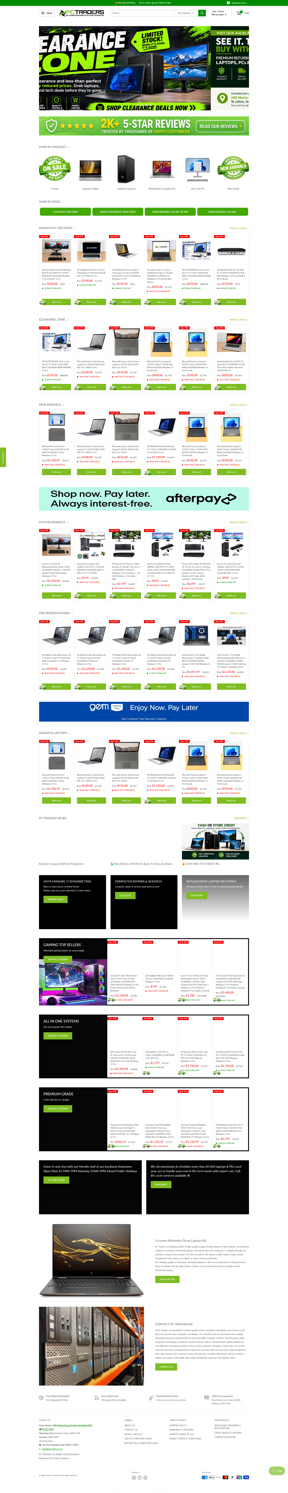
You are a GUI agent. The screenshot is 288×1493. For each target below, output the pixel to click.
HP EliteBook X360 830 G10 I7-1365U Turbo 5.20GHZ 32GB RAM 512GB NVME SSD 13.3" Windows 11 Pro (230, 1129)
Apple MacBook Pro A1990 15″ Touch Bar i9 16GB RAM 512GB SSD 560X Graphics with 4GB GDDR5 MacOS (230, 365)
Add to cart (56, 302)
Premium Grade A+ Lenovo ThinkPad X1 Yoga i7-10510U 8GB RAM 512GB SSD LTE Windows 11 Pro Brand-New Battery (160, 275)
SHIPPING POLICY (178, 1425)
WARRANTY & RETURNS (181, 1429)
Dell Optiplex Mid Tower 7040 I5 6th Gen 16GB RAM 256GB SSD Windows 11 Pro (160, 978)
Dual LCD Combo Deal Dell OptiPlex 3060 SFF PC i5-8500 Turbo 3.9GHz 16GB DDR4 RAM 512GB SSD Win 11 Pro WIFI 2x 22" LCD (161, 570)
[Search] (202, 13)
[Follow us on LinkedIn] (145, 1477)
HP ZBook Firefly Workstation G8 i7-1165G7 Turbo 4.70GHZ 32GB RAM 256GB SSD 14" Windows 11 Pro (161, 659)
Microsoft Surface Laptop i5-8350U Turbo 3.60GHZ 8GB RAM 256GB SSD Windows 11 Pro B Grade (195, 365)
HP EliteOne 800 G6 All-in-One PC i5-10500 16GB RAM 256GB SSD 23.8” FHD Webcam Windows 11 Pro (230, 1056)
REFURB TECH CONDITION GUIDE (141, 1443)
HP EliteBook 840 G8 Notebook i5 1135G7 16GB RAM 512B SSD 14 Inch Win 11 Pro (161, 449)
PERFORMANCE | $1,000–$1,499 (170, 211)
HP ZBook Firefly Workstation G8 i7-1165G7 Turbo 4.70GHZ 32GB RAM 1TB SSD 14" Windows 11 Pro (91, 659)
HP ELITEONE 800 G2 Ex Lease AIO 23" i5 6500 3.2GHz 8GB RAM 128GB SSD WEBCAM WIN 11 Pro (196, 274)
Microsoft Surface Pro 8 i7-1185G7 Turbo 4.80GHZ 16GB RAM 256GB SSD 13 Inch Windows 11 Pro (55, 450)
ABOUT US (129, 1425)
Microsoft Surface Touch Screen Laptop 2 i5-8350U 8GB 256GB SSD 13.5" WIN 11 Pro (91, 364)
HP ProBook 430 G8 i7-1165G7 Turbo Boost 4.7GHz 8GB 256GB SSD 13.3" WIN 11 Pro (91, 272)
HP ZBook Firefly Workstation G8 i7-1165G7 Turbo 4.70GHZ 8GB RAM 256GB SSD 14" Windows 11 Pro (56, 659)
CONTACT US (166, 1366)
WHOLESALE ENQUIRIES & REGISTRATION (227, 1427)
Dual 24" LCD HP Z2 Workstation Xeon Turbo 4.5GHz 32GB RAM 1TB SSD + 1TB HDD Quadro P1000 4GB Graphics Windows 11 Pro (56, 570)
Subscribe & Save (239, 3)
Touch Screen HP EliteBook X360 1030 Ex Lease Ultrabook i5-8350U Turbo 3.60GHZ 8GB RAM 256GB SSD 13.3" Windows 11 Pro (124, 1131)
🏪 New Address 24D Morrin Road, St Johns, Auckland (141, 863)
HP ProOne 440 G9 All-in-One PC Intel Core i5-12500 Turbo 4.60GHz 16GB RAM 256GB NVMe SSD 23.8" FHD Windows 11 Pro (124, 1058)
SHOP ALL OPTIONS (58, 959)
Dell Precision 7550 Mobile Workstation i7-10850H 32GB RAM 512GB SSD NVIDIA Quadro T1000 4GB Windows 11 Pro (196, 661)
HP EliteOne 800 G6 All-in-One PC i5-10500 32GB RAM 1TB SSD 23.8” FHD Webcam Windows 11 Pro (194, 1056)
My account (218, 14)
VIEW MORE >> (242, 818)
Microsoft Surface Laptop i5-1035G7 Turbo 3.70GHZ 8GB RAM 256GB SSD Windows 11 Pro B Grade (160, 365)
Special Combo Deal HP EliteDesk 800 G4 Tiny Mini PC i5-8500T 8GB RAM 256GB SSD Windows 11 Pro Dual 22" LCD (56, 274)
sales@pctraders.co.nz (52, 1449)
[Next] (249, 270)
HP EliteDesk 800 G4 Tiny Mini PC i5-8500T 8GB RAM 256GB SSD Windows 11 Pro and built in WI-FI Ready (231, 274)
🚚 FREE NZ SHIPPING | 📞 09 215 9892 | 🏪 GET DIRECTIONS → (144, 3)
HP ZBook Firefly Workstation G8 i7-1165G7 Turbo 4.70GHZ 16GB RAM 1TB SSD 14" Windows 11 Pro (126, 659)
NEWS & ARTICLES (133, 1434)
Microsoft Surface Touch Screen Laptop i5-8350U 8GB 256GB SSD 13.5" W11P (125, 364)
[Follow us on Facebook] (134, 1477)
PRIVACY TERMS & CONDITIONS (185, 1438)
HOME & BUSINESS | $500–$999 (118, 211)
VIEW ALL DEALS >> (240, 228)
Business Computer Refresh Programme (61, 863)
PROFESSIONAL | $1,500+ (222, 211)
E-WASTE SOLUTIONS (225, 1437)
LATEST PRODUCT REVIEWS (228, 1432)
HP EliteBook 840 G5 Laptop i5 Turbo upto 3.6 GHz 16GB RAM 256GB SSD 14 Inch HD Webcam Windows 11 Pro (126, 274)
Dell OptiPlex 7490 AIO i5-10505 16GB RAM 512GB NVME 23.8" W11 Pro (160, 1055)
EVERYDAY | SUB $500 (65, 211)
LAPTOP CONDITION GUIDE (138, 1438)
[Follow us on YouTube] (140, 1477)
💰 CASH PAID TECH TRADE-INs (200, 863)
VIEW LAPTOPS (167, 1279)
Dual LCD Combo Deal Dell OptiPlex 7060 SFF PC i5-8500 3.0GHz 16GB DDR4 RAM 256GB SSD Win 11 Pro (230, 568)
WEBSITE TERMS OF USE (182, 1434)
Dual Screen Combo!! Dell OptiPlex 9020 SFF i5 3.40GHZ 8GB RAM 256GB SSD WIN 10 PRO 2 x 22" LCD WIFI (90, 568)
